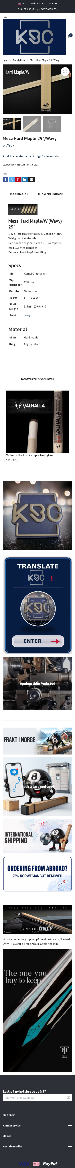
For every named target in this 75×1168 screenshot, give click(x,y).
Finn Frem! (9, 1115)
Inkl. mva (36, 3)
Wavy (27, 315)
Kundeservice (12, 1125)
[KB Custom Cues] (34, 37)
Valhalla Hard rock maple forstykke (29, 455)
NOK (51, 3)
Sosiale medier (12, 1146)
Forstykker (19, 60)
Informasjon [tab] (19, 194)
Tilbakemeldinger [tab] (50, 194)
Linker (7, 1136)
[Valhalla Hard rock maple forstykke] (37, 422)
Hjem (5, 60)
